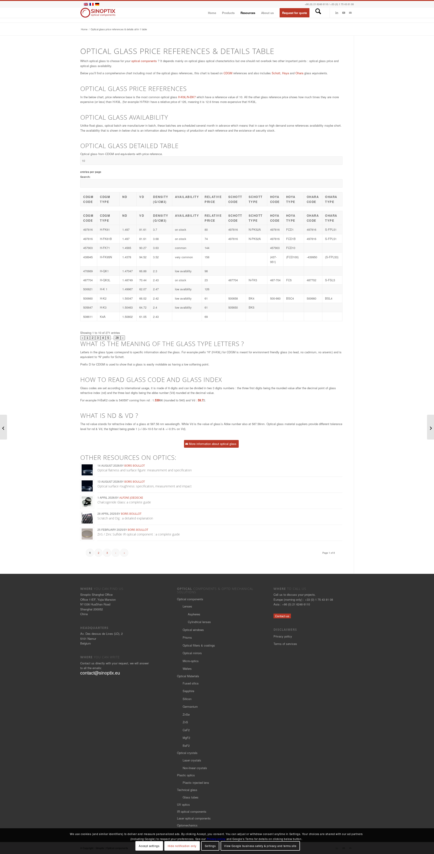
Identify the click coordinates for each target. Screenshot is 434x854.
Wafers (187, 668)
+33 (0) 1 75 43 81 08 (342, 4)
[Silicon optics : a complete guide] (3, 427)
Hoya (285, 73)
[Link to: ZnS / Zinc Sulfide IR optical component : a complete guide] (87, 534)
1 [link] (87, 338)
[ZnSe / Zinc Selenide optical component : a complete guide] (430, 427)
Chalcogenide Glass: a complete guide (124, 502)
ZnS (185, 722)
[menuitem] (212, 13)
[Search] (318, 13)
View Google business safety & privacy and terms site (260, 846)
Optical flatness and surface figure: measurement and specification (144, 470)
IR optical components (191, 811)
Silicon (187, 699)
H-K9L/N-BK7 (187, 97)
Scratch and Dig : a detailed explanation (125, 518)
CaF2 (186, 730)
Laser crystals (192, 760)
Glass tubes (190, 797)
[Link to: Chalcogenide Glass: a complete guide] (87, 501)
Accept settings (149, 846)
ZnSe (186, 714)
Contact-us (282, 616)
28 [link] (117, 338)
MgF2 (186, 737)
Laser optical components (194, 818)
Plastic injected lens (196, 782)
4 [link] (103, 338)
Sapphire (188, 691)
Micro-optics (191, 661)
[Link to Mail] (350, 12)
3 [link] (98, 338)
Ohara (299, 73)
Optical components (190, 599)
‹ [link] (82, 338)
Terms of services (285, 644)
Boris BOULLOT (134, 466)
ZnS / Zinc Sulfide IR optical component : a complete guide (138, 534)
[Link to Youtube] (343, 12)
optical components (144, 61)
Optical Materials (188, 676)
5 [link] (108, 338)
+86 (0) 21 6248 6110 (316, 4)
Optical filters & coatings (199, 645)
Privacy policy (283, 636)
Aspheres (194, 614)
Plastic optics (186, 775)
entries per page (90, 172)
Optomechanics (187, 825)
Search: (85, 177)
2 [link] (92, 338)
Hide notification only (182, 846)
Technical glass (187, 790)
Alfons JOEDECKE (131, 498)
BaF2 (186, 745)
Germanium (190, 706)
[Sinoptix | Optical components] (98, 13)
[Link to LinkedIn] (336, 12)
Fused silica (190, 683)
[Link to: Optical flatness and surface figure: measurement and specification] (87, 469)
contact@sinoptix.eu (100, 673)
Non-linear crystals (195, 768)
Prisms (187, 637)
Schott (276, 73)
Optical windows (193, 630)
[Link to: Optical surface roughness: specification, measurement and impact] (87, 485)
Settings (210, 846)
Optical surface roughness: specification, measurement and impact (144, 486)
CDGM (228, 73)
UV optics (183, 804)
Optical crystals (187, 753)
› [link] (122, 338)
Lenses (187, 606)
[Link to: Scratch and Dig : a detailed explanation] (87, 518)
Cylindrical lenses (199, 622)
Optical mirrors (192, 653)
